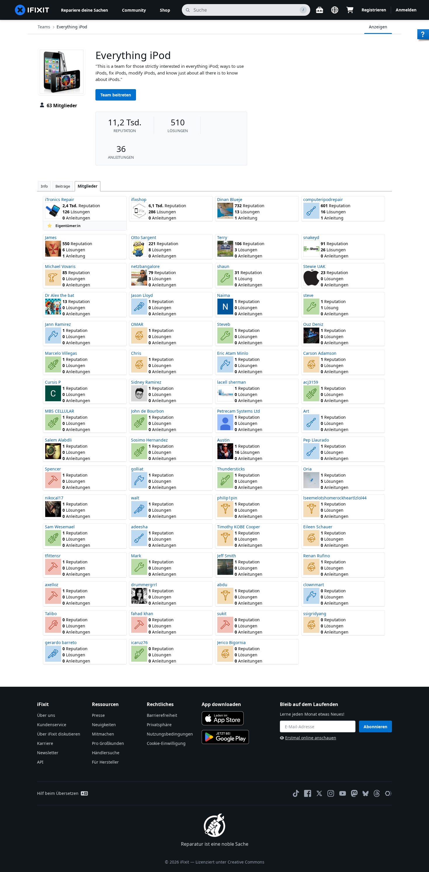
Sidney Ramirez (146, 382)
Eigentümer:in (68, 225)
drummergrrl (144, 584)
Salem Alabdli (58, 440)
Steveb (223, 324)
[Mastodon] (354, 793)
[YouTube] (342, 793)
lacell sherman (231, 382)
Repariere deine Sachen (84, 10)
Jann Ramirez (58, 324)
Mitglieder (87, 186)
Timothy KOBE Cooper (238, 527)
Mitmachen (103, 734)
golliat (137, 469)
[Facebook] (307, 793)
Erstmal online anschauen (310, 737)
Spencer (53, 469)
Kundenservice (51, 724)
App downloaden (221, 704)
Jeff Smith (226, 555)
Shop (165, 10)
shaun (223, 266)
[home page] (32, 10)
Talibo (51, 613)
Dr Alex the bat (59, 295)
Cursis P (53, 382)
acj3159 (310, 382)
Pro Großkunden (108, 743)
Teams (44, 27)
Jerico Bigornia (231, 642)
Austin (223, 440)
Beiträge (62, 186)
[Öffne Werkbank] (319, 10)
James (51, 237)
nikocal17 (54, 498)
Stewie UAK (314, 266)
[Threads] (376, 793)
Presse (98, 715)
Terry (222, 237)
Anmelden (406, 10)
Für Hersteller (105, 762)
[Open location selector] (335, 10)
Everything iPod (72, 27)
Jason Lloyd (142, 295)
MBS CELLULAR (59, 411)
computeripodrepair (323, 199)
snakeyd (311, 237)
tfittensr (53, 555)
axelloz (51, 584)
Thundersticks (231, 469)
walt (135, 498)
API (40, 762)
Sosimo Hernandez (149, 440)
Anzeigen (378, 27)
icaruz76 (139, 642)
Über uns (46, 715)
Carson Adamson (319, 353)
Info (44, 186)
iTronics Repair (59, 199)
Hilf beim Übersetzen (58, 793)
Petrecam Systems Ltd (238, 411)
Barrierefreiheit (162, 715)
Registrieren (374, 10)
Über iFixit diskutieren (58, 734)
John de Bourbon (147, 411)
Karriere (45, 743)
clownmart (313, 584)
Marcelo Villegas (61, 353)
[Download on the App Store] (223, 718)
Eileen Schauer (317, 527)
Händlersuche (105, 752)
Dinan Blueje (229, 199)
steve (308, 295)
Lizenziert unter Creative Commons (230, 862)
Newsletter (47, 752)
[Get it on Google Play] (225, 737)
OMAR (137, 324)
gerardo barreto (60, 642)
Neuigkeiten (104, 724)
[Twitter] (319, 793)
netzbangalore (145, 266)
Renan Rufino (316, 555)
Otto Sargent (143, 237)
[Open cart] (350, 10)
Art (306, 411)
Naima (223, 295)
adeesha (139, 527)
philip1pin (227, 498)
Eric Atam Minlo (232, 353)
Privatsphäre (159, 724)
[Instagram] (330, 793)
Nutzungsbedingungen (170, 734)
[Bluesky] (365, 793)
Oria (307, 469)
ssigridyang (314, 613)
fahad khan (142, 613)
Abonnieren (375, 726)
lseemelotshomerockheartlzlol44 (335, 498)
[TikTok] (295, 793)
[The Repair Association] (388, 793)
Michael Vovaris (60, 266)
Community (134, 10)
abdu (222, 584)
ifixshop (139, 199)
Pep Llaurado (316, 440)
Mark (136, 555)
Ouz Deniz (313, 324)
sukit (221, 613)
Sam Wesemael (60, 527)
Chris (136, 353)
